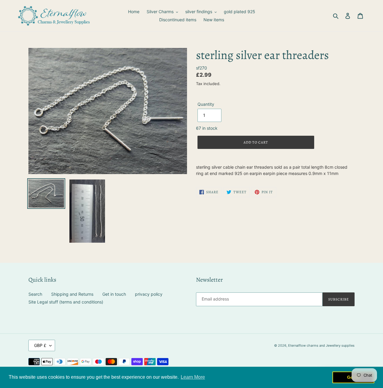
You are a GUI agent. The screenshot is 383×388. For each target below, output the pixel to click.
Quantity (205, 104)
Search (35, 294)
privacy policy (148, 294)
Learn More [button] (193, 377)
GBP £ (40, 345)
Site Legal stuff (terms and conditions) (65, 301)
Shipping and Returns (72, 294)
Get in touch (114, 294)
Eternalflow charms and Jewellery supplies (321, 345)
